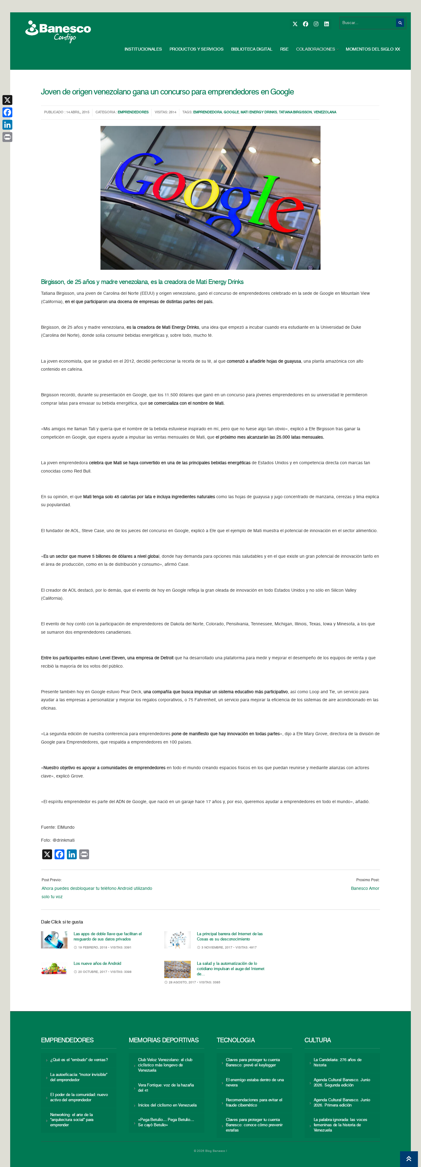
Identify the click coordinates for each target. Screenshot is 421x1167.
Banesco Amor (365, 888)
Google (231, 112)
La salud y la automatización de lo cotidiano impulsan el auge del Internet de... (230, 969)
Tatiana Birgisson (295, 112)
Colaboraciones (315, 49)
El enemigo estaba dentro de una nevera (255, 1082)
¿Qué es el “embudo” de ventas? (79, 1060)
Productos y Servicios (196, 49)
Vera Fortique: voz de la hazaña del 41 (166, 1088)
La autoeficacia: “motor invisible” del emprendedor (78, 1077)
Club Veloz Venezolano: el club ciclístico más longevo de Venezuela (165, 1065)
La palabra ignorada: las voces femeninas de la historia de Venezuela (340, 1125)
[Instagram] (316, 24)
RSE (284, 49)
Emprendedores (133, 112)
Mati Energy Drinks (259, 112)
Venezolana (325, 112)
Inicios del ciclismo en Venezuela (167, 1105)
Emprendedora (207, 112)
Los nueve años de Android (97, 964)
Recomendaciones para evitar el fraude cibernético (254, 1102)
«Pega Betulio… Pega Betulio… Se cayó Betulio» (166, 1122)
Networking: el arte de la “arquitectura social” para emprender (71, 1120)
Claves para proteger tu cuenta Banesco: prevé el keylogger (253, 1062)
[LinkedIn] (326, 24)
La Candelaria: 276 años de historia (338, 1062)
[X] (295, 24)
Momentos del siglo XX (373, 49)
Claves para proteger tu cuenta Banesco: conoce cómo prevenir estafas (254, 1125)
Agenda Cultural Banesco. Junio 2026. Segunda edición (342, 1082)
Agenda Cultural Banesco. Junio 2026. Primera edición (342, 1102)
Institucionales (143, 49)
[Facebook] (305, 24)
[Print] (7, 137)
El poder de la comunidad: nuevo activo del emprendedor (79, 1097)
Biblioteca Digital (251, 49)
